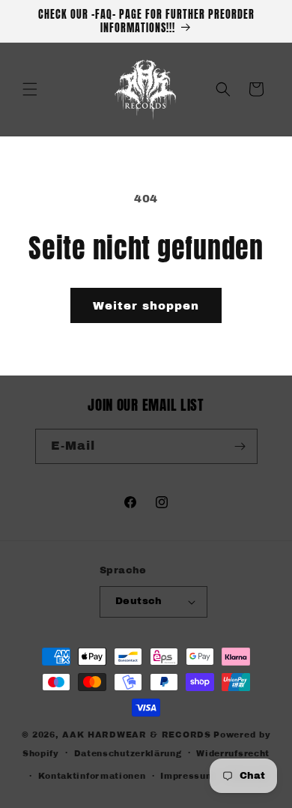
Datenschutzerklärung (128, 753)
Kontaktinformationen (92, 775)
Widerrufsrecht (233, 753)
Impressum (187, 775)
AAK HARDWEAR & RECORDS (136, 734)
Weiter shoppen (146, 306)
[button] (29, 89)
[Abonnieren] (240, 446)
